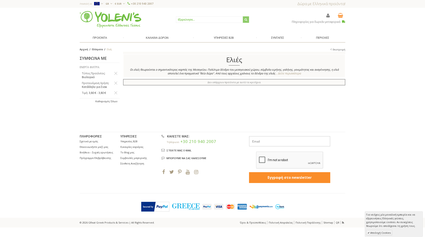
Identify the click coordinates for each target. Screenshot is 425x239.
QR (337, 222)
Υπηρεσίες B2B (128, 141)
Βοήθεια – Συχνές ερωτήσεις (96, 152)
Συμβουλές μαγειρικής (133, 158)
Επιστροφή (339, 49)
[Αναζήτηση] (246, 19)
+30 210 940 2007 (142, 4)
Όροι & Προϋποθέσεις (253, 222)
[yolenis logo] (110, 19)
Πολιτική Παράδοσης (308, 222)
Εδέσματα (97, 49)
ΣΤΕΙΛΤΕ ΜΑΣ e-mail (178, 150)
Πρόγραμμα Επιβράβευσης (95, 158)
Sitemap (328, 222)
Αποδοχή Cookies (380, 232)
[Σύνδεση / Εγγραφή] (328, 15)
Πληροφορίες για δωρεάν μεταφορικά (316, 22)
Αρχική (84, 49)
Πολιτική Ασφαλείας (281, 222)
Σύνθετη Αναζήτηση (132, 163)
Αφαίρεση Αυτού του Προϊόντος (115, 73)
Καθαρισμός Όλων (106, 101)
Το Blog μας (127, 152)
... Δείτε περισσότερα (288, 73)
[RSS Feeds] (343, 222)
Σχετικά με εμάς (89, 141)
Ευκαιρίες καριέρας (131, 146)
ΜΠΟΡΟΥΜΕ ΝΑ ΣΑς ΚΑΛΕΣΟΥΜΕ (186, 158)
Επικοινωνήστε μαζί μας (94, 146)
